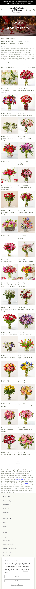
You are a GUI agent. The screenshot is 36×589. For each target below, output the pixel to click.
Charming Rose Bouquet (9, 334)
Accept (17, 576)
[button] (26, 10)
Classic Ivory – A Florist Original (8, 91)
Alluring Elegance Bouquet (6, 139)
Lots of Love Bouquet (25, 429)
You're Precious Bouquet (26, 90)
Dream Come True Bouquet (7, 430)
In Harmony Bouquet (24, 334)
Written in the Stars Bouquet (7, 550)
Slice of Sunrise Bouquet (26, 405)
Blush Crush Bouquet (25, 138)
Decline (17, 581)
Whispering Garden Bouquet (24, 163)
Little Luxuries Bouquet (25, 261)
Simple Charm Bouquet (8, 237)
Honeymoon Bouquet (8, 454)
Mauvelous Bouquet (24, 527)
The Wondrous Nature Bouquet (25, 237)
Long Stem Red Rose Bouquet (7, 213)
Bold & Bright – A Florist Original (9, 502)
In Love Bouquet (6, 261)
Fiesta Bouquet (6, 163)
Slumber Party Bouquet (8, 527)
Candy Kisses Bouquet (25, 115)
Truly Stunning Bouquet (8, 115)
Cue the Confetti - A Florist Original (24, 285)
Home (2, 38)
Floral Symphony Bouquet (26, 309)
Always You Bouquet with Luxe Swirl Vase (26, 478)
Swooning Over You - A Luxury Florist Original (8, 285)
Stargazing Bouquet (24, 382)
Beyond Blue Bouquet (8, 357)
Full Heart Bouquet (7, 382)
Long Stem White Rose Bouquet (8, 310)
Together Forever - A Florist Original (7, 188)
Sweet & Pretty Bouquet (25, 212)
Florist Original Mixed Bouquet (8, 478)
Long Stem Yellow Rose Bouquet (8, 405)
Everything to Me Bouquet (23, 550)
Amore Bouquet (23, 502)
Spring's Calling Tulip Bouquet (25, 357)
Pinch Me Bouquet (24, 454)
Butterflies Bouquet (24, 187)
